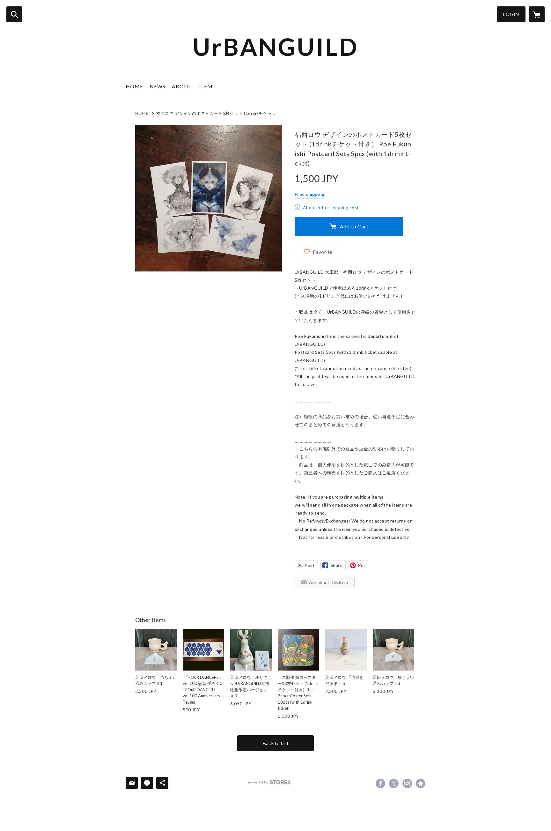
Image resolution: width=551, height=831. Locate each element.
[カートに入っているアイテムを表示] (537, 14)
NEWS (157, 86)
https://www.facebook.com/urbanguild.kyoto (380, 783)
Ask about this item (328, 582)
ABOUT (182, 86)
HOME (134, 86)
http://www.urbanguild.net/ (420, 783)
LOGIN (511, 14)
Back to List (275, 743)
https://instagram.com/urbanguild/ (407, 783)
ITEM (205, 86)
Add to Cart (354, 226)
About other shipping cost (331, 207)
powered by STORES (269, 782)
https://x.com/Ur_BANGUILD (394, 783)
